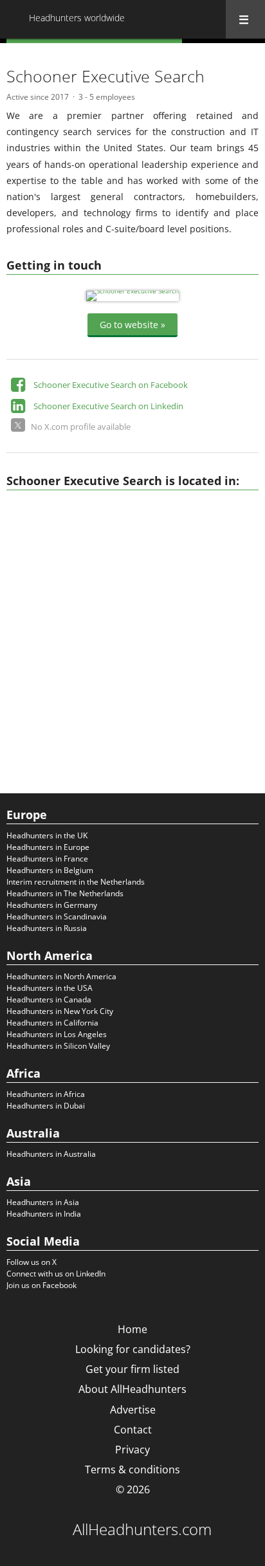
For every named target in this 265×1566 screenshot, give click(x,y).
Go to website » (132, 324)
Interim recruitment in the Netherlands (75, 881)
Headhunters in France (47, 858)
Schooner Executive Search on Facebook (110, 385)
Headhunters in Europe (47, 847)
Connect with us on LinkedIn (55, 1273)
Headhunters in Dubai (45, 1105)
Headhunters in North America (61, 976)
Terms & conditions (132, 1469)
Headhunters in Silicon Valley (58, 1045)
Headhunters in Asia (42, 1202)
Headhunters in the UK (46, 835)
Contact (133, 1430)
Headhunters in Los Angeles (56, 1034)
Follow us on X (31, 1262)
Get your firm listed (132, 1369)
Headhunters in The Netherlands (64, 893)
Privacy (132, 1449)
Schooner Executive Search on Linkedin (108, 406)
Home (132, 1329)
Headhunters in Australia (51, 1153)
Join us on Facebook (41, 1285)
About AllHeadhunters (132, 1389)
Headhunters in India (43, 1213)
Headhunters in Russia (46, 928)
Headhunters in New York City (59, 1011)
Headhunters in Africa (45, 1094)
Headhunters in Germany (51, 904)
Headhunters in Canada (48, 999)
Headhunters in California (52, 1022)
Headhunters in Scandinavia (56, 916)
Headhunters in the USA (49, 987)
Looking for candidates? (132, 1349)
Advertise (133, 1410)
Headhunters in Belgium (49, 870)
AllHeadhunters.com (142, 1529)
